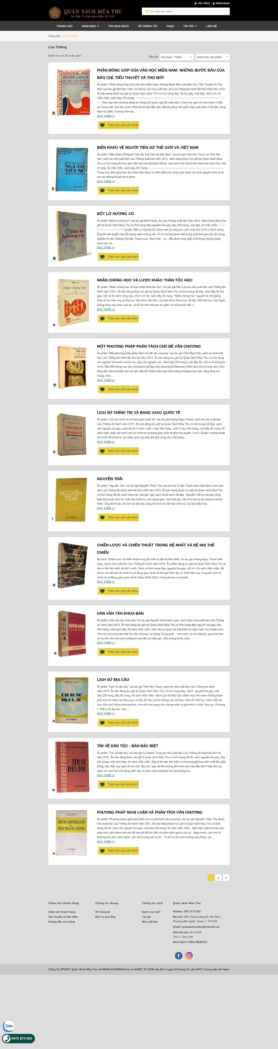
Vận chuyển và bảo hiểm (63, 916)
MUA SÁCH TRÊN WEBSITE (190, 942)
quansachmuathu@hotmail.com (201, 926)
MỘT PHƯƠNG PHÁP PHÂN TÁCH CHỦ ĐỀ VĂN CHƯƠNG (149, 346)
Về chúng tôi (102, 911)
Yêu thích (203, 3)
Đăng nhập (222, 3)
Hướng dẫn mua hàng (61, 921)
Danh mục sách (151, 911)
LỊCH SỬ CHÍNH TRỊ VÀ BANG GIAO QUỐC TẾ (138, 412)
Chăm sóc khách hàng (61, 911)
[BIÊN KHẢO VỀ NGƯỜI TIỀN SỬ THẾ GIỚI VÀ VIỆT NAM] (71, 169)
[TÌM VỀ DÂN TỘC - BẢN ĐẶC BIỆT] (71, 768)
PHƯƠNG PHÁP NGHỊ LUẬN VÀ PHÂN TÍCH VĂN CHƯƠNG (150, 812)
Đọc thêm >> (106, 116)
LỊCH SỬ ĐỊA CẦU (113, 680)
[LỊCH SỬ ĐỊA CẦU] (71, 701)
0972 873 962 (192, 911)
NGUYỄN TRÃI (110, 479)
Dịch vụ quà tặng (105, 916)
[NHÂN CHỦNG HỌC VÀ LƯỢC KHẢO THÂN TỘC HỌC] (71, 302)
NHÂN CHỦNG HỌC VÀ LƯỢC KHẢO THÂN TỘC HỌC (145, 280)
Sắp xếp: (154, 56)
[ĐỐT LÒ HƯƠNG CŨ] (71, 235)
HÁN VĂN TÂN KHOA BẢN (120, 613)
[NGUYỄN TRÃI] (71, 501)
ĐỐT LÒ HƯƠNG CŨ (115, 214)
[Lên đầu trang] (267, 1030)
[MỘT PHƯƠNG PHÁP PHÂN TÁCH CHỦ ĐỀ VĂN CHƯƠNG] (71, 368)
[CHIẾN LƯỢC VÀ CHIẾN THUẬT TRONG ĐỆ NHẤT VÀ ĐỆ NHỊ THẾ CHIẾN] (71, 567)
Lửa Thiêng (71, 35)
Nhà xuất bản (150, 921)
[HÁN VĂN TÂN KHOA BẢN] (71, 635)
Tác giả (146, 916)
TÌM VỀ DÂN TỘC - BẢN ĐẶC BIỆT (127, 746)
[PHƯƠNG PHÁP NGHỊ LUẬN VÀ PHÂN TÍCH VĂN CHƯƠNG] (71, 834)
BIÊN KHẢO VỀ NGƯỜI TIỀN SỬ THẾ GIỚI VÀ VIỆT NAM (147, 147)
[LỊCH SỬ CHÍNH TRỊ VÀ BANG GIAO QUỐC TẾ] (71, 434)
